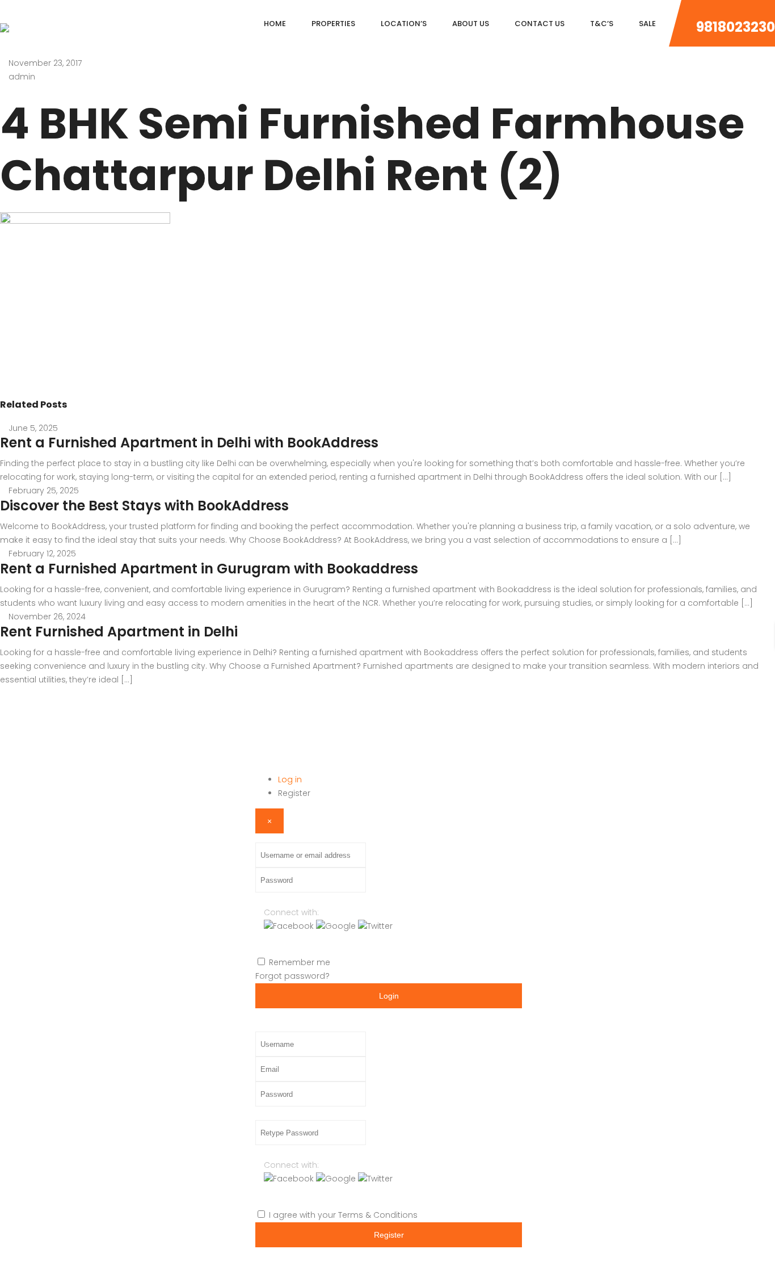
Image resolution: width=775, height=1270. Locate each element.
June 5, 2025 (33, 428)
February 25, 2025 (44, 490)
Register (294, 793)
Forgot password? (292, 976)
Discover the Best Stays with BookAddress (144, 505)
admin (22, 76)
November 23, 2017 (45, 63)
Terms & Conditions (378, 1215)
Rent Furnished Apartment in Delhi (119, 631)
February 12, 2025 (42, 553)
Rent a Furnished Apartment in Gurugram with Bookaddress (209, 568)
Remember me (299, 962)
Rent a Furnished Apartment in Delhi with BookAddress (189, 442)
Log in (290, 779)
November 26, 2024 (47, 616)
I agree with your (343, 1215)
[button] (290, 926)
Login (389, 995)
